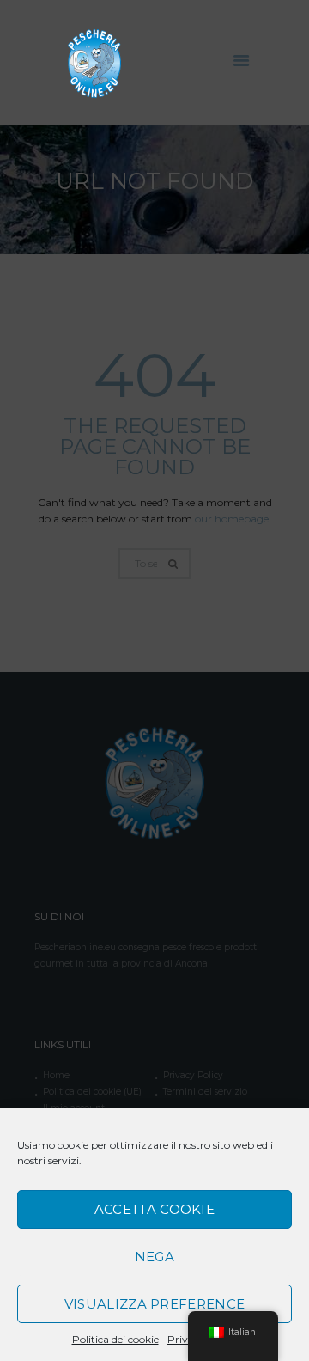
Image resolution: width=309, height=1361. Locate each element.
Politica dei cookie (115, 1339)
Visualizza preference (154, 1304)
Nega (154, 1256)
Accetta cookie (154, 1209)
